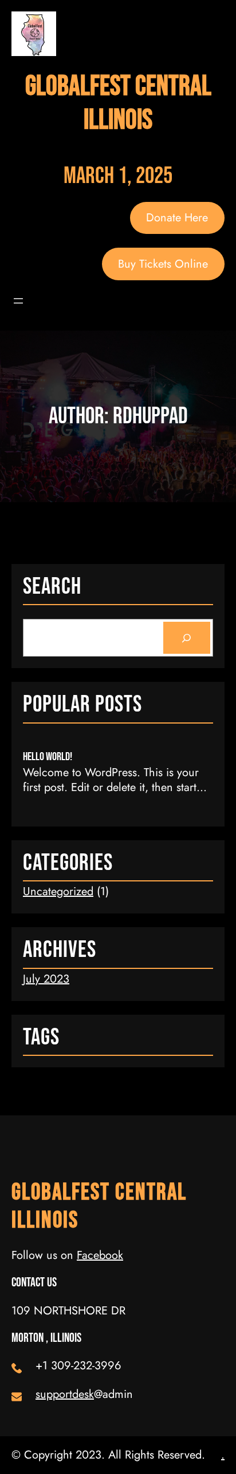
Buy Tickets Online (163, 264)
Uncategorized (58, 891)
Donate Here (177, 217)
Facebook (100, 1255)
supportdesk (65, 1394)
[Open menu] (18, 301)
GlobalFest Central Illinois (118, 103)
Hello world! (47, 756)
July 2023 (46, 979)
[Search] (186, 638)
